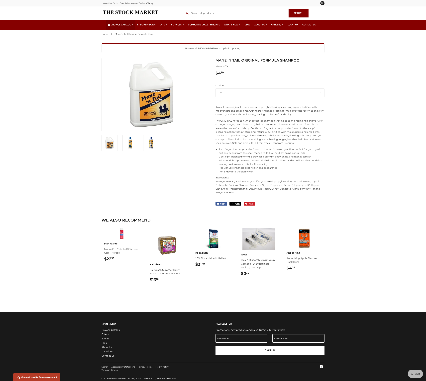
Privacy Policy (145, 367)
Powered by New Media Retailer (160, 378)
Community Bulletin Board (204, 24)
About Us (259, 24)
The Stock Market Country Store (125, 378)
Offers (105, 334)
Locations (107, 351)
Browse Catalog (120, 24)
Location (293, 24)
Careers (276, 24)
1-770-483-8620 (207, 48)
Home (105, 34)
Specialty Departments (151, 24)
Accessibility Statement (123, 367)
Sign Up (270, 350)
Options (220, 85)
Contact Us (309, 24)
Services (176, 24)
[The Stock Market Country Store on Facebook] (321, 367)
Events (105, 338)
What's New (231, 24)
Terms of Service (110, 370)
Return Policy (162, 367)
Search (301, 13)
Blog (247, 24)
